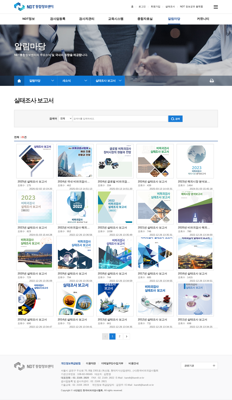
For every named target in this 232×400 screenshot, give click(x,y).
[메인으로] (33, 6)
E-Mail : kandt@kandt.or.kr (130, 377)
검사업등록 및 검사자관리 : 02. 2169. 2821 (84, 381)
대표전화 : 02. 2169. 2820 (75, 377)
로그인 (142, 6)
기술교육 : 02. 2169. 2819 (75, 384)
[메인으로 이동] (19, 81)
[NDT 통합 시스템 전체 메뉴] (216, 7)
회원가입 (155, 6)
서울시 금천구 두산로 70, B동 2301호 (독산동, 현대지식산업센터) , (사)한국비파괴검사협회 (109, 370)
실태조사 (170, 6)
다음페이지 (127, 336)
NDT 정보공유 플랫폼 (191, 6)
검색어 (53, 118)
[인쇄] (212, 81)
